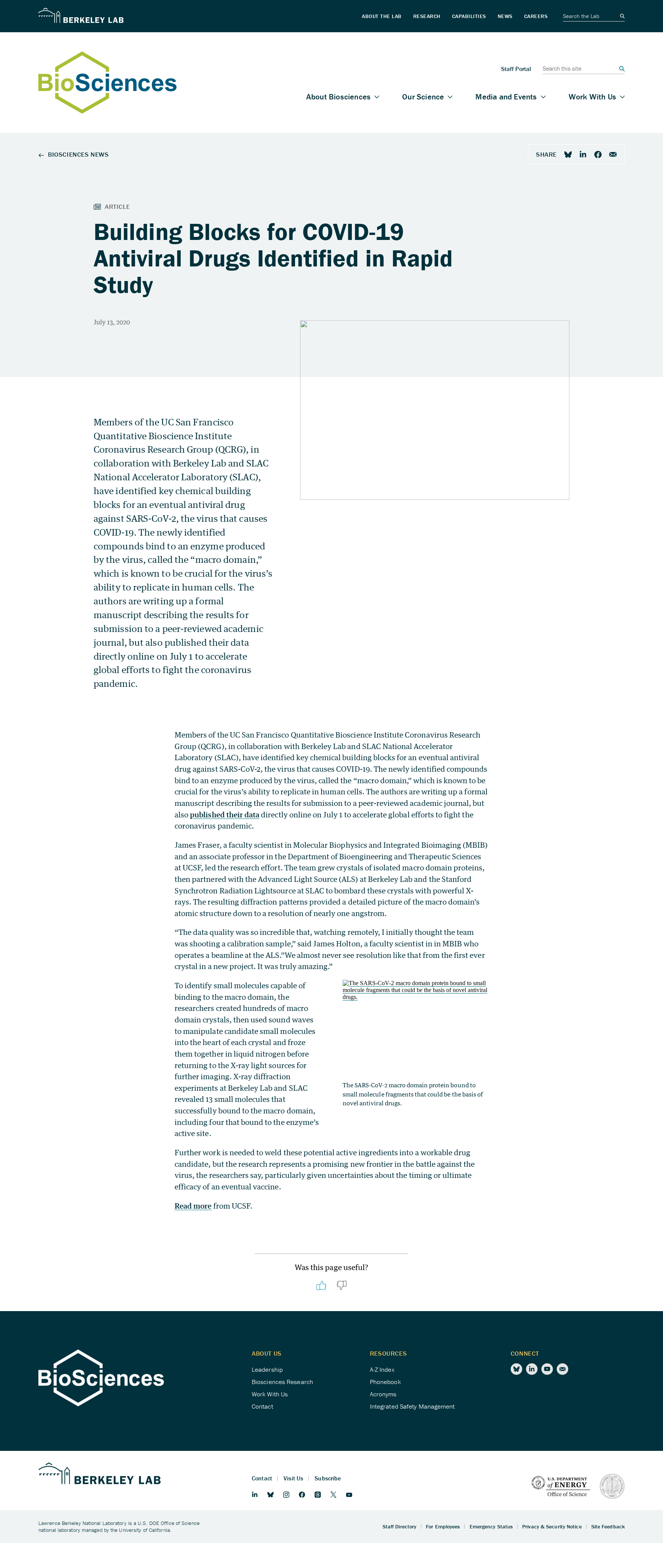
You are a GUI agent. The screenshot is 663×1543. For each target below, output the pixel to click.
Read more (193, 1205)
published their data (224, 814)
